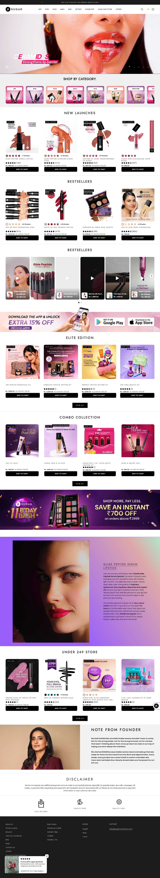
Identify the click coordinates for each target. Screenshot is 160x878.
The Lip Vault (12, 463)
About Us (9, 824)
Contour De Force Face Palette (98, 227)
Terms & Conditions (14, 836)
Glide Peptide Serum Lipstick (19, 159)
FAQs (8, 843)
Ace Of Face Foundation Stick (20, 227)
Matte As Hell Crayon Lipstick (58, 227)
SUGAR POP (89, 9)
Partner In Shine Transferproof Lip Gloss (98, 160)
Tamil (85, 837)
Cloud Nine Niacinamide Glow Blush (135, 160)
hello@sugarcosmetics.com (120, 829)
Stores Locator (11, 828)
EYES (47, 9)
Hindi (84, 833)
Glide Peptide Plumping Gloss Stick (58, 160)
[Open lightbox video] (18, 278)
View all (80, 484)
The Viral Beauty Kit (130, 385)
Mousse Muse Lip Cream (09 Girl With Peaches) (21, 699)
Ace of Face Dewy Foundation (136, 227)
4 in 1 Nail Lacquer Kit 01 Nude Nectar (136, 699)
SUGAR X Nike (52, 832)
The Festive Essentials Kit (18, 385)
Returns (9, 832)
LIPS (40, 9)
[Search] (142, 9)
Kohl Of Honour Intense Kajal (59, 698)
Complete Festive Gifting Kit (57, 385)
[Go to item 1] (80, 319)
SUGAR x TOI (52, 840)
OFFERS (118, 9)
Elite (7, 840)
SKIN (69, 9)
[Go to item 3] (80, 510)
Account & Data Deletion (16, 855)
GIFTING (78, 9)
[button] (11, 163)
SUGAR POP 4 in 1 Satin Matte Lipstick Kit (97, 464)
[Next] (151, 276)
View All (80, 405)
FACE (55, 9)
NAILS (62, 9)
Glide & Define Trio (130, 463)
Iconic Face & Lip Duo (54, 463)
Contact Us (10, 847)
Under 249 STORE (105, 9)
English (85, 829)
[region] (80, 44)
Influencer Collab (54, 828)
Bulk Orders (51, 824)
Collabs (50, 836)
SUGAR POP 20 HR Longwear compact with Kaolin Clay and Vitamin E (98, 699)
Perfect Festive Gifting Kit (95, 385)
